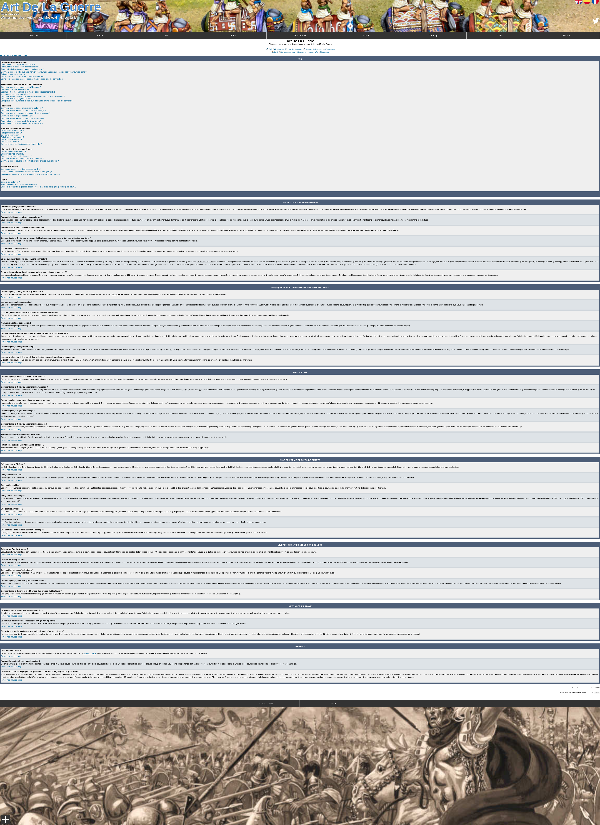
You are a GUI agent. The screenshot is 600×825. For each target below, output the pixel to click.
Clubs (500, 35)
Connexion (325, 52)
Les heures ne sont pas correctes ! (15, 89)
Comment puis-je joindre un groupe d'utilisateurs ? (22, 158)
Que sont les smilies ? (10, 135)
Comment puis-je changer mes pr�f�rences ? (21, 87)
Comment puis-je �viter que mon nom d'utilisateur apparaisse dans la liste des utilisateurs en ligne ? (44, 72)
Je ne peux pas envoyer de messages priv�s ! (20, 169)
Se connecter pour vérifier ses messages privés (299, 52)
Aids (167, 35)
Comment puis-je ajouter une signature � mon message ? (25, 113)
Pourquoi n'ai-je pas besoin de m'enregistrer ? (20, 67)
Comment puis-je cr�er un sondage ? (17, 116)
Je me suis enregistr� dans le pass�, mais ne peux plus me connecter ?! (32, 79)
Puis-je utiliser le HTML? (11, 133)
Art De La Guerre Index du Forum (13, 55)
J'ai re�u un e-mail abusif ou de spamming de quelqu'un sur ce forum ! (31, 174)
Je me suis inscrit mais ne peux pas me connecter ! (22, 76)
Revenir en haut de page (11, 212)
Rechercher (279, 49)
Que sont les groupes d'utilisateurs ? (16, 156)
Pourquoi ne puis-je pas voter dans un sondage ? (22, 123)
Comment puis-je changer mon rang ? (17, 99)
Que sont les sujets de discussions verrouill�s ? (21, 144)
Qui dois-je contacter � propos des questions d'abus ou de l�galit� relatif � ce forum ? (38, 187)
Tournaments (299, 35)
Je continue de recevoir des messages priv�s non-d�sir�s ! (27, 172)
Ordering (433, 35)
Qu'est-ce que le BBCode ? (12, 131)
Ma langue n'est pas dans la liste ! (15, 94)
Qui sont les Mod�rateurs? (12, 154)
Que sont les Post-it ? (10, 141)
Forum (566, 35)
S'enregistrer (330, 49)
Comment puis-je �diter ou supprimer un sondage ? (23, 118)
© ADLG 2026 (266, 703)
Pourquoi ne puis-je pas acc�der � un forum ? (21, 121)
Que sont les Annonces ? (11, 139)
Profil (276, 52)
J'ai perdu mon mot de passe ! (13, 74)
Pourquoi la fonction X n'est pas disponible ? (20, 184)
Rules (233, 35)
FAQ (270, 49)
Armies (99, 35)
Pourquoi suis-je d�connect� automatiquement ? (22, 69)
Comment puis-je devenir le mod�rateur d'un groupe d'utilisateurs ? (30, 161)
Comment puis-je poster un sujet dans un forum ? (22, 108)
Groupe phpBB (89, 653)
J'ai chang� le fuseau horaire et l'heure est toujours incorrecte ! (28, 92)
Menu (5, 819)
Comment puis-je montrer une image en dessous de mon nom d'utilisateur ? (33, 96)
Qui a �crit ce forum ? (10, 182)
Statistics (366, 35)
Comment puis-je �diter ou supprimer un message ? (23, 110)
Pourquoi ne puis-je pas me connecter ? (18, 65)
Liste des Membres (295, 49)
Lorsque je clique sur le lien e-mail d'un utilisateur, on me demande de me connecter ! (37, 101)
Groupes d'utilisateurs (313, 49)
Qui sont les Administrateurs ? (13, 151)
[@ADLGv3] (595, 22)
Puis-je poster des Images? (12, 137)
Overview (33, 35)
